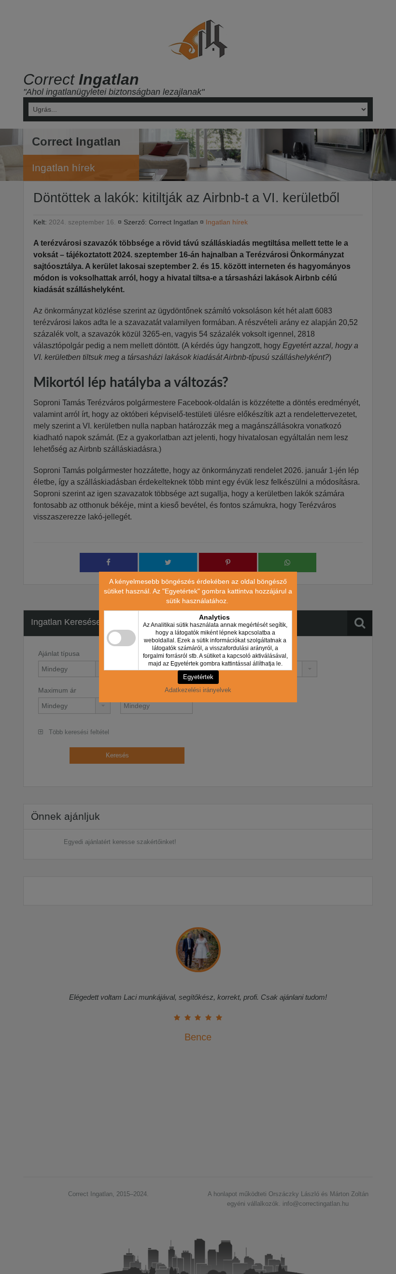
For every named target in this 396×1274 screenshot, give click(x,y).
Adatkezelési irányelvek (198, 690)
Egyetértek (198, 677)
